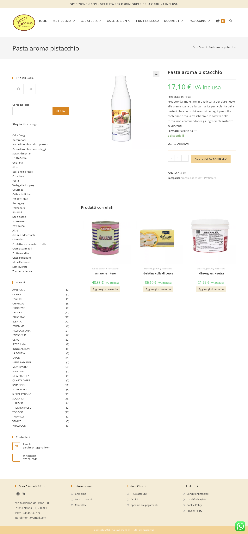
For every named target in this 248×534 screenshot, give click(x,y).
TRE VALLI (40, 416)
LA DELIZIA (40, 353)
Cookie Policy (194, 505)
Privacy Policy (194, 511)
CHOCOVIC (40, 308)
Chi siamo (80, 493)
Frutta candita (99, 268)
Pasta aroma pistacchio (222, 47)
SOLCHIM (40, 398)
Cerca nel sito (20, 104)
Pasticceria (210, 178)
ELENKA (40, 321)
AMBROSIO (40, 289)
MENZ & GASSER (40, 362)
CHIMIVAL (179, 144)
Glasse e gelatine (152, 268)
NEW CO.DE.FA (40, 376)
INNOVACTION (40, 349)
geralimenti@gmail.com (36, 447)
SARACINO (40, 385)
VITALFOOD (40, 425)
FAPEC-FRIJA (40, 335)
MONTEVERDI (40, 367)
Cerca (60, 111)
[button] (156, 74)
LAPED (40, 357)
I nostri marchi (83, 499)
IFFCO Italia (40, 344)
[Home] (194, 47)
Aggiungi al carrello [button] (105, 289)
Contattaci (81, 505)
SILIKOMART (40, 389)
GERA (40, 339)
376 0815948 (30, 459)
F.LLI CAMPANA (40, 330)
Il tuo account (139, 493)
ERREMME (40, 326)
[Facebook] (18, 89)
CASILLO (40, 299)
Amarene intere (105, 273)
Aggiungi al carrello (211, 158)
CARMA (40, 294)
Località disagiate (196, 499)
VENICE (40, 421)
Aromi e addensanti (192, 178)
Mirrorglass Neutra (211, 273)
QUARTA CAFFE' (40, 380)
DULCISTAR (40, 317)
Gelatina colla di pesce (158, 273)
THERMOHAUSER (40, 407)
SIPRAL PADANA (40, 394)
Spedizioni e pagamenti (144, 505)
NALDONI (40, 371)
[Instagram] (30, 89)
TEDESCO (40, 403)
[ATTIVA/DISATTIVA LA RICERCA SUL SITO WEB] (230, 21)
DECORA (40, 312)
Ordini (134, 499)
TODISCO (40, 412)
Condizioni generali (197, 493)
